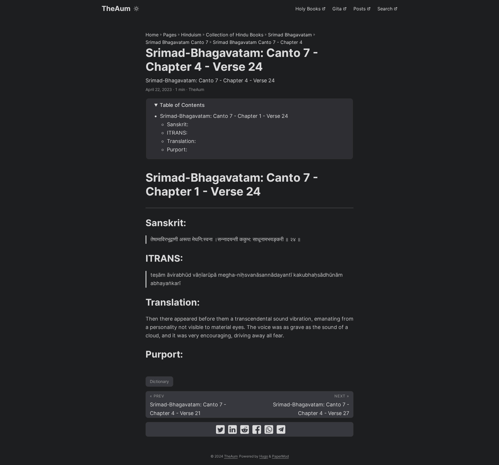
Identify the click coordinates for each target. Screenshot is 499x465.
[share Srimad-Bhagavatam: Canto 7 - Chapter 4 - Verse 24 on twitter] (220, 430)
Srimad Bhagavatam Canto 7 (177, 42)
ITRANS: (177, 133)
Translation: (181, 141)
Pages (169, 35)
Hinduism (191, 35)
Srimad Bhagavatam (290, 35)
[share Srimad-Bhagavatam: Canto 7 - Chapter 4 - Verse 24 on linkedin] (232, 430)
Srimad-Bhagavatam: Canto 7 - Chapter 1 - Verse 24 (224, 116)
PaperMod (280, 456)
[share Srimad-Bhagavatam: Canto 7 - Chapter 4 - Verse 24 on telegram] (281, 430)
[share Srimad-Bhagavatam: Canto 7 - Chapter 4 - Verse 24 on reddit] (244, 430)
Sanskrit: (177, 124)
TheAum (116, 8)
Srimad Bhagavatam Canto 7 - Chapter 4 (257, 42)
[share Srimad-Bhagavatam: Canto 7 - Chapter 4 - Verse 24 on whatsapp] (269, 430)
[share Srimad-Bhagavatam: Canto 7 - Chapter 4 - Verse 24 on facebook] (256, 430)
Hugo (263, 456)
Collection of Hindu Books (234, 35)
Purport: (177, 149)
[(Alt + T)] (136, 8)
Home (152, 35)
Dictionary (159, 381)
